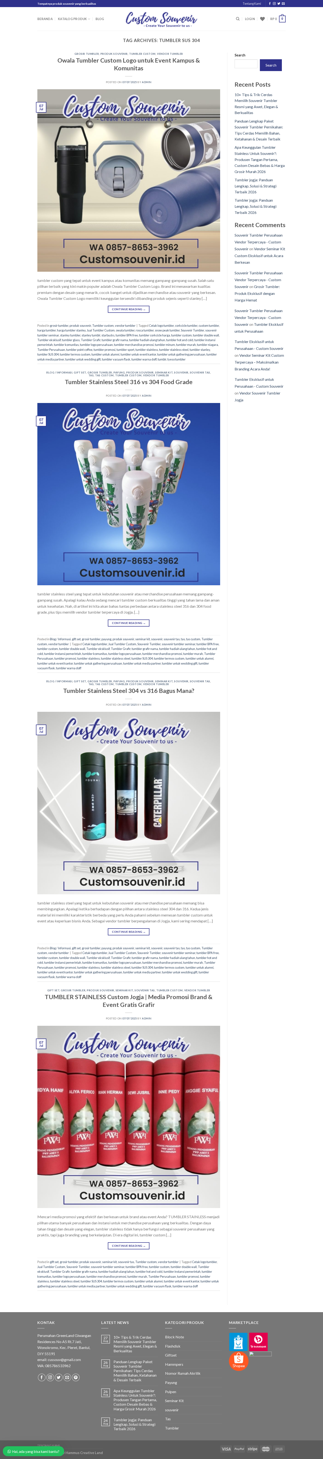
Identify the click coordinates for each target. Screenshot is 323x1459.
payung (119, 372)
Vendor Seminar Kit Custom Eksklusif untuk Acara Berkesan (260, 255)
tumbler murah (186, 345)
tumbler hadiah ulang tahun (147, 340)
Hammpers (174, 1364)
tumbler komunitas (66, 345)
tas (91, 375)
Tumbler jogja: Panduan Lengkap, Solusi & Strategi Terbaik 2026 (255, 186)
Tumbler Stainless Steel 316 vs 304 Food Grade (128, 381)
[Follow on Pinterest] (76, 1377)
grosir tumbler (86, 53)
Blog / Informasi (59, 372)
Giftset (171, 1355)
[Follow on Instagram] (274, 3)
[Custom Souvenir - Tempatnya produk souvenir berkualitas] (161, 19)
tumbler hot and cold (179, 340)
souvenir (181, 372)
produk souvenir (114, 53)
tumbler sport (125, 350)
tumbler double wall (206, 335)
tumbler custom (181, 335)
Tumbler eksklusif (49, 340)
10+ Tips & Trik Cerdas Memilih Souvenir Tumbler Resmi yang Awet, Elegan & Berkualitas (135, 1344)
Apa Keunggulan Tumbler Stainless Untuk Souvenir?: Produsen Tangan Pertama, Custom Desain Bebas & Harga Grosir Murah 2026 (260, 159)
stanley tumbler (70, 335)
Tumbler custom (142, 53)
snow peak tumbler (167, 330)
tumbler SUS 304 (48, 354)
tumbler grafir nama (115, 340)
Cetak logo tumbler (161, 325)
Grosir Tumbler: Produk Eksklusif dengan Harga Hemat (257, 293)
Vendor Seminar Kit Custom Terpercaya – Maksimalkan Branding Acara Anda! (259, 362)
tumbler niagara (207, 345)
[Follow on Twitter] (278, 3)
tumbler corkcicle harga (154, 335)
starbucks (107, 335)
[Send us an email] (283, 3)
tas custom (104, 375)
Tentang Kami (252, 3)
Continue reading (129, 309)
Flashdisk (172, 1346)
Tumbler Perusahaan (51, 350)
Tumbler (172, 1428)
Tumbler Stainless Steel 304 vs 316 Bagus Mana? (128, 690)
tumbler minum (165, 345)
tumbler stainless (146, 350)
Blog (100, 19)
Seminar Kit (174, 1400)
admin (147, 82)
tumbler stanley (200, 350)
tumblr (162, 359)
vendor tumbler (170, 53)
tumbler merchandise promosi (134, 345)
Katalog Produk (72, 19)
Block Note (174, 1337)
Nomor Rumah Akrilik (183, 1373)
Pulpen (170, 1391)
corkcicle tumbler (186, 325)
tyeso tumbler (176, 359)
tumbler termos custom (75, 354)
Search (240, 55)
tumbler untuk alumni (105, 354)
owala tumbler (125, 330)
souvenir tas (200, 372)
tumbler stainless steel (173, 350)
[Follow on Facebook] (269, 3)
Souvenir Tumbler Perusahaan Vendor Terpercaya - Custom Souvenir (259, 242)
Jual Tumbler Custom (101, 330)
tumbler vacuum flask (116, 359)
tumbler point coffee (79, 350)
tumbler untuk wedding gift (83, 359)
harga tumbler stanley (71, 330)
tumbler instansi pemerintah (62, 654)
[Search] (238, 18)
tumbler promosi (104, 350)
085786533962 (58, 1365)
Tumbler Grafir (90, 340)
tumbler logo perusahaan (96, 345)
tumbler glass (71, 340)
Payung (171, 1382)
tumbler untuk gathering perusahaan (181, 354)
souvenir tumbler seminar (178, 644)
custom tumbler (209, 325)
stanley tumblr (91, 335)
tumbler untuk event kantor (138, 354)
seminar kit (164, 372)
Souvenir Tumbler (192, 330)
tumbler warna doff (144, 359)
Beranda (45, 19)
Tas (168, 1419)
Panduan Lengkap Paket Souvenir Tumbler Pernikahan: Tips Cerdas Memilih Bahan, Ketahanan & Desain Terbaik (135, 1370)
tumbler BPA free (127, 335)
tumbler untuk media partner (142, 663)
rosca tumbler (145, 330)
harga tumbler (46, 330)
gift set (80, 372)
